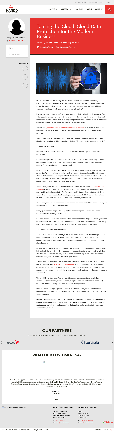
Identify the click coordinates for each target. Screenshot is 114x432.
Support (109, 2)
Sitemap (46, 430)
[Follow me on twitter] (3, 2)
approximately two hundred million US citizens (65, 128)
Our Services (65, 9)
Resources (78, 9)
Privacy (34, 430)
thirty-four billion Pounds (64, 264)
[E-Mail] (25, 78)
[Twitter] (25, 70)
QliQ (110, 430)
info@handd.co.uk (87, 422)
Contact (98, 9)
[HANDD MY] (12, 6)
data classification (57, 278)
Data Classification (46, 47)
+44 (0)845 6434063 (86, 420)
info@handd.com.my (96, 2)
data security (67, 291)
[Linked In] (25, 87)
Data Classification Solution (65, 47)
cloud (69, 206)
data (80, 192)
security (64, 256)
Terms (40, 430)
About (89, 9)
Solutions (53, 9)
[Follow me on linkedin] (5, 2)
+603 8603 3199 (80, 2)
